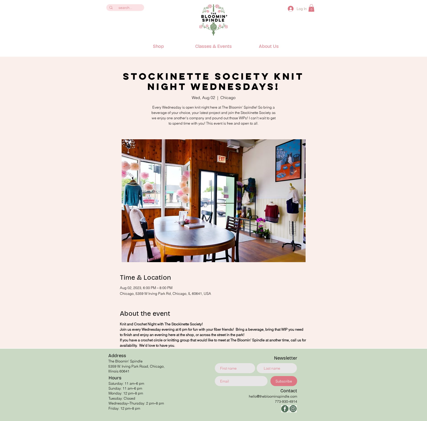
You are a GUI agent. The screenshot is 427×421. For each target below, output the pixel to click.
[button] (311, 8)
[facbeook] (284, 408)
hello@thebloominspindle (269, 396)
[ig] (293, 408)
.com (293, 396)
